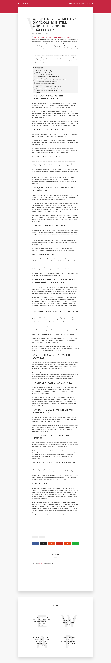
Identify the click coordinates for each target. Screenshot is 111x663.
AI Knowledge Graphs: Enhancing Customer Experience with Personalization (42, 640)
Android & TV (72, 3)
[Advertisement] (55, 526)
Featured (35, 33)
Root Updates (23, 3)
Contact (89, 3)
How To (78, 3)
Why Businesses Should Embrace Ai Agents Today (69, 620)
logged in (41, 563)
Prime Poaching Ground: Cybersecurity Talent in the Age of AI (69, 640)
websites (39, 33)
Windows (83, 3)
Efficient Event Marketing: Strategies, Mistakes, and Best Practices (42, 620)
